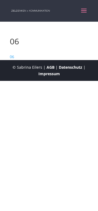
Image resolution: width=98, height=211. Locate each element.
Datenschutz (70, 67)
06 (12, 56)
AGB (50, 67)
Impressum (49, 73)
